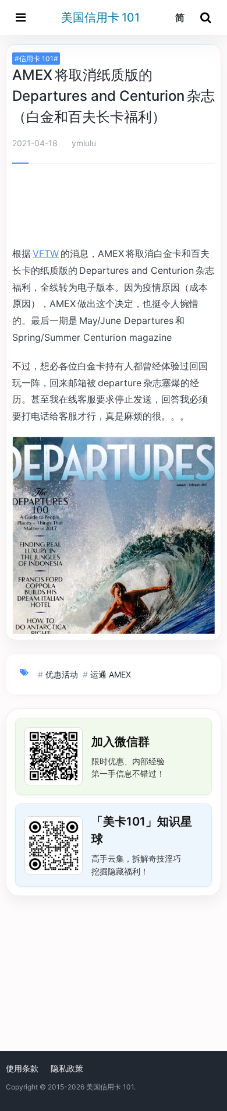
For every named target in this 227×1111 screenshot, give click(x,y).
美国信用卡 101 (100, 17)
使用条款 (22, 1068)
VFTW (46, 253)
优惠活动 (61, 674)
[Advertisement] (113, 207)
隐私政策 (67, 1068)
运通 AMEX (110, 674)
